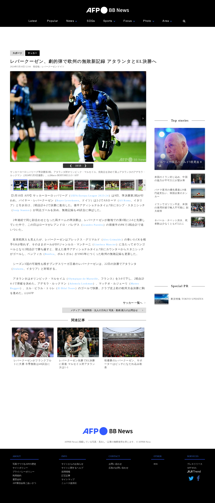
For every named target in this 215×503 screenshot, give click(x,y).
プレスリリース (194, 464)
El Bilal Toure (66, 288)
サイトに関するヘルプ (72, 468)
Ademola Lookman (81, 283)
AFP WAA (191, 468)
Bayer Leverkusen (67, 200)
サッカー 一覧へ (134, 302)
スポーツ (17, 53)
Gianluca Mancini (105, 244)
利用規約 (17, 475)
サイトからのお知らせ (72, 464)
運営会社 (17, 479)
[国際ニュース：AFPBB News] (107, 10)
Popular (52, 21)
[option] (20, 185)
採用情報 (65, 471)
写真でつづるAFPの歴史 (24, 464)
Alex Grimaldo (112, 239)
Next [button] (144, 185)
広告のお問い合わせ (118, 468)
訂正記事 (65, 475)
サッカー (32, 53)
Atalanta (18, 268)
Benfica (49, 254)
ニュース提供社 (69, 483)
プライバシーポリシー (23, 471)
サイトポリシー (20, 468)
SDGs (91, 21)
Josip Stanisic (21, 210)
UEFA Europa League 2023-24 (90, 195)
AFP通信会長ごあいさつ (24, 483)
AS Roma (125, 200)
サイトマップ (68, 479)
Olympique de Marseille (83, 278)
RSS (156, 464)
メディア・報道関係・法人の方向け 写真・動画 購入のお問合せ (107, 310)
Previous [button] (11, 185)
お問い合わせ (115, 464)
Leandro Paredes (93, 224)
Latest (33, 21)
